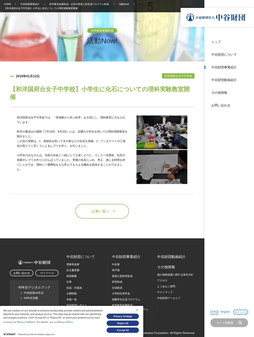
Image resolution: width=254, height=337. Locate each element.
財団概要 (71, 276)
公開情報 (71, 293)
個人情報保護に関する (175, 274)
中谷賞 (116, 264)
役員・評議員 (74, 287)
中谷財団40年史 (34, 292)
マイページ (241, 312)
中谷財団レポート (76, 305)
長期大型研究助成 (122, 276)
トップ (216, 42)
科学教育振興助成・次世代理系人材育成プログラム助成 (79, 4)
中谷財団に (80, 257)
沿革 (248, 80)
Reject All (122, 323)
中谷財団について (224, 54)
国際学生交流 (126, 299)
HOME (7, 4)
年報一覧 (71, 299)
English (225, 311)
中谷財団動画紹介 (224, 80)
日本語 (214, 311)
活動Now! (124, 4)
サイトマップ (165, 292)
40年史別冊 (31, 298)
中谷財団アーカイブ (168, 298)
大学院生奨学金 (121, 293)
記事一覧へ (101, 211)
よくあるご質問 (166, 286)
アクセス (162, 280)
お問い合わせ (220, 105)
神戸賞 (116, 270)
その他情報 (219, 92)
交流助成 (117, 287)
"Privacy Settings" (26, 322)
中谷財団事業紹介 (224, 67)
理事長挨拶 (72, 264)
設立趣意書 (72, 270)
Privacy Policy (65, 322)
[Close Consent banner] (137, 310)
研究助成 (117, 281)
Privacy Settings (123, 316)
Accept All (123, 330)
